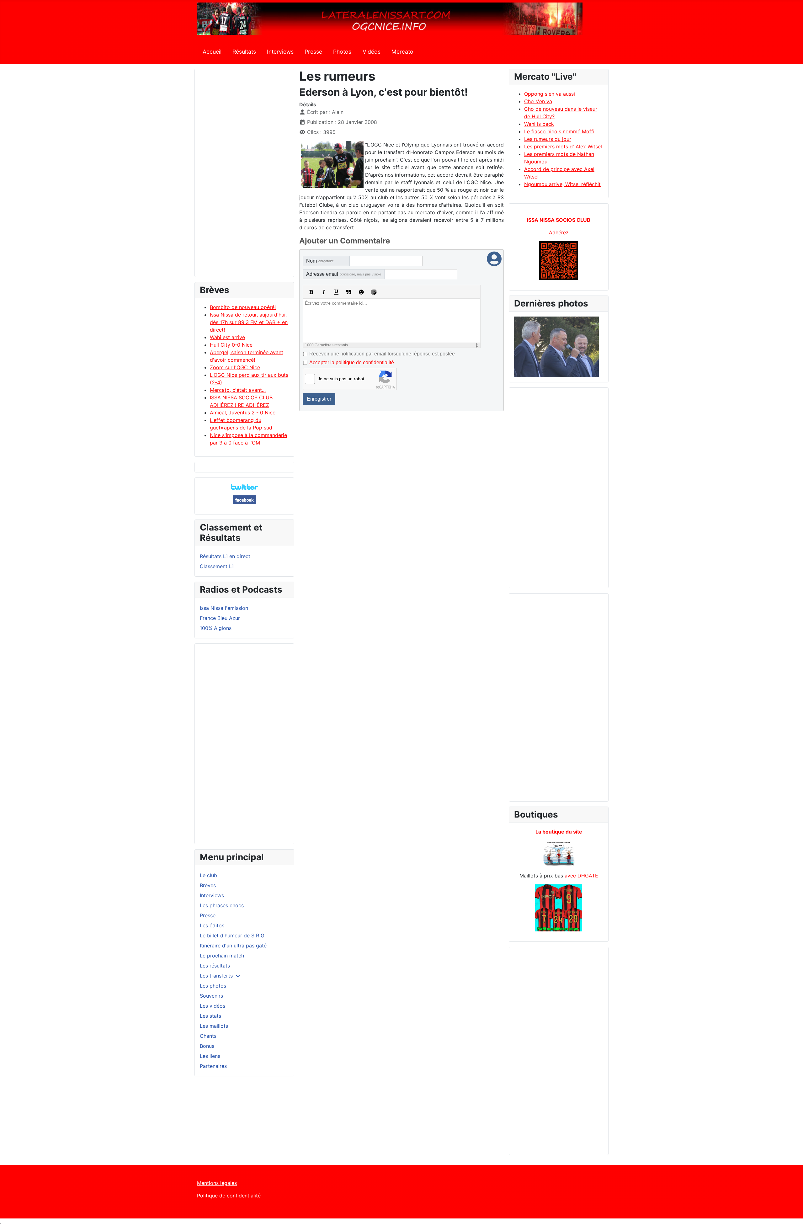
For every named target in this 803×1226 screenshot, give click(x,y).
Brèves (208, 885)
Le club (208, 875)
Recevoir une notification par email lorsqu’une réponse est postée (382, 353)
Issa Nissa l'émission (224, 608)
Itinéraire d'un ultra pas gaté (233, 945)
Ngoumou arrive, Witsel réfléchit (562, 184)
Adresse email (343, 274)
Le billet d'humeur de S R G (232, 935)
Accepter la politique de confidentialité (351, 362)
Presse (313, 51)
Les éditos (212, 925)
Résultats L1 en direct (225, 556)
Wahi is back (539, 124)
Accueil (212, 51)
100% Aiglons (215, 628)
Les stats (210, 1016)
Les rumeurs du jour (547, 139)
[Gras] (311, 292)
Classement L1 (217, 566)
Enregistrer (319, 399)
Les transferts (216, 976)
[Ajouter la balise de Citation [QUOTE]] (349, 292)
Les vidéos (212, 1006)
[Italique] (323, 292)
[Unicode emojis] (374, 292)
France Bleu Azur (220, 618)
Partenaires (213, 1066)
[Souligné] (336, 292)
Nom (320, 261)
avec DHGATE (581, 875)
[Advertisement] (244, 176)
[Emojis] (361, 292)
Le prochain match (222, 955)
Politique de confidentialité (229, 1195)
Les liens (210, 1056)
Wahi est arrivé (227, 337)
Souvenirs (211, 996)
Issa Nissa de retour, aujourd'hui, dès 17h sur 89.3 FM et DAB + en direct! (249, 322)
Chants (208, 1036)
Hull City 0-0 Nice (231, 345)
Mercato (402, 51)
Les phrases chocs (222, 905)
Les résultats (215, 965)
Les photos (213, 986)
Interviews (280, 51)
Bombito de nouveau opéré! (243, 307)
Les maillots (214, 1026)
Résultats (244, 51)
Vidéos (371, 51)
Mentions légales (217, 1183)
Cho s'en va (538, 101)
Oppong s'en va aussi (549, 94)
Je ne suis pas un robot (341, 378)
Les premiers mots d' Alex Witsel (563, 146)
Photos (342, 51)
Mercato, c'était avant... (238, 390)
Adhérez (559, 232)
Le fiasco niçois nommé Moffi (559, 131)
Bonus (207, 1046)
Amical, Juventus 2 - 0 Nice (242, 412)
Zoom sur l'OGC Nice (235, 367)
